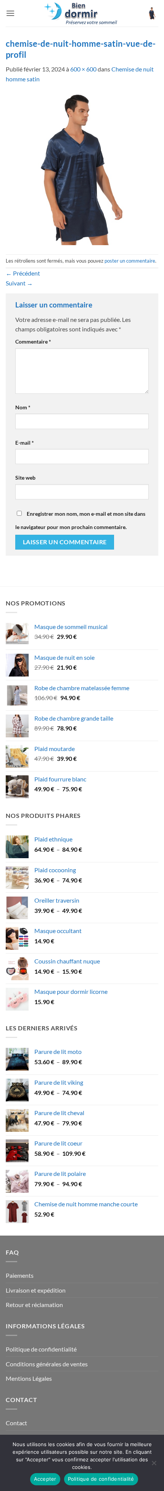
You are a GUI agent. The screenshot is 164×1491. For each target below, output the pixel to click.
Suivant (19, 283)
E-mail (24, 442)
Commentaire (33, 341)
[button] (10, 13)
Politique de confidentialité (41, 1349)
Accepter (45, 1479)
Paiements (20, 1275)
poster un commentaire (130, 261)
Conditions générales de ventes (47, 1363)
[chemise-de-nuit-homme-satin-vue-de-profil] (82, 168)
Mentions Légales (29, 1378)
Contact (16, 1422)
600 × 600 (83, 69)
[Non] (153, 1465)
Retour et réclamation (34, 1304)
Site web (25, 477)
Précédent (23, 273)
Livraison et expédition (36, 1290)
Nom (23, 407)
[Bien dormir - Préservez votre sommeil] (82, 13)
